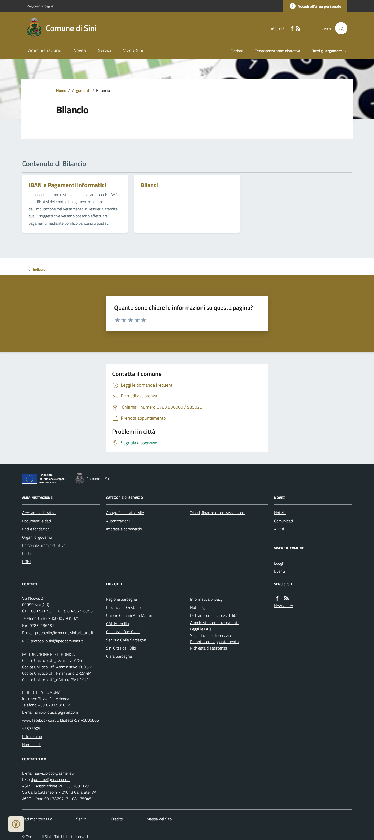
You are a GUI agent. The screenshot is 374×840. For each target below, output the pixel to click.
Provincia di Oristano (123, 607)
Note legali (199, 607)
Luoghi (279, 563)
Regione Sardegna (40, 6)
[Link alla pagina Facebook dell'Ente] (277, 598)
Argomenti (81, 90)
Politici (27, 553)
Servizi (104, 50)
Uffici (26, 561)
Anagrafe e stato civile (125, 513)
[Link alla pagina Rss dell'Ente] (286, 598)
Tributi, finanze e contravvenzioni (217, 513)
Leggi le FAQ (200, 629)
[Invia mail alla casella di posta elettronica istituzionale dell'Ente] (64, 633)
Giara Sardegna (119, 656)
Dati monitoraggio (37, 819)
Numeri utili (31, 745)
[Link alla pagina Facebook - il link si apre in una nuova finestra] (292, 28)
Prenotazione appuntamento (214, 642)
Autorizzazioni (118, 521)
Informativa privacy (206, 599)
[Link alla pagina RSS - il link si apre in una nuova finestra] (298, 28)
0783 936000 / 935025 (58, 618)
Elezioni (237, 51)
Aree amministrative (39, 513)
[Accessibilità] (16, 824)
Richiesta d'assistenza (208, 648)
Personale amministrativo (43, 545)
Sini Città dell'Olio (121, 648)
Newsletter (283, 605)
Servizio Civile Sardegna (126, 640)
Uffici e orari (32, 736)
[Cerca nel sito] (339, 28)
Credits (117, 819)
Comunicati (283, 521)
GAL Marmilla (117, 624)
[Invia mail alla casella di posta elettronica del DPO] (54, 773)
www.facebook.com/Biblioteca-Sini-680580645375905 (60, 724)
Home (61, 90)
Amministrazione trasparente (214, 623)
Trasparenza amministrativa (277, 51)
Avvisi (279, 529)
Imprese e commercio (124, 529)
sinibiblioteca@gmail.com (56, 712)
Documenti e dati (36, 521)
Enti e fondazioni (36, 529)
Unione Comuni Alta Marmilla (131, 615)
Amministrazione (44, 50)
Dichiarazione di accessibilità (213, 615)
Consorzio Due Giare (123, 632)
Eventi (279, 571)
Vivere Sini (133, 50)
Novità (79, 50)
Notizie (280, 513)
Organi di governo (37, 537)
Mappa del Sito (159, 819)
